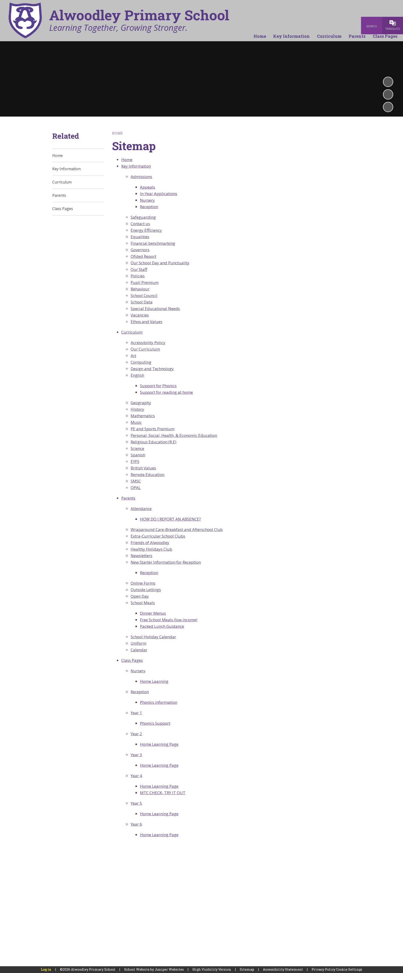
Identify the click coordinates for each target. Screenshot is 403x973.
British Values (143, 468)
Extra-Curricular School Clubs (158, 536)
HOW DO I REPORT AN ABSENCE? (170, 519)
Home (117, 133)
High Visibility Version (211, 969)
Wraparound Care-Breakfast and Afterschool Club (177, 529)
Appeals (147, 187)
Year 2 (136, 733)
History (137, 409)
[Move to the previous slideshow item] (388, 94)
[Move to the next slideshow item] (388, 107)
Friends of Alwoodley (150, 542)
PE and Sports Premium (152, 428)
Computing (141, 362)
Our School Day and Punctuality (160, 263)
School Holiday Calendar (153, 636)
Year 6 (136, 824)
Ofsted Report (143, 256)
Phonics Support (155, 723)
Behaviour (140, 289)
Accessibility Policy (148, 342)
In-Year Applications (158, 193)
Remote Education (147, 474)
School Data (142, 302)
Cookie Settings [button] (349, 969)
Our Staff (139, 269)
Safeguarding (143, 217)
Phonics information (158, 702)
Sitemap (247, 969)
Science (137, 448)
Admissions (141, 176)
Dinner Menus (153, 613)
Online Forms (143, 583)
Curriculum (131, 332)
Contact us (140, 223)
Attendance (141, 508)
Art (133, 355)
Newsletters (141, 555)
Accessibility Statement (283, 969)
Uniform (138, 643)
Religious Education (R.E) (153, 442)
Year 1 (136, 712)
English (137, 375)
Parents (128, 498)
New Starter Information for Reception (166, 562)
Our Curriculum (145, 349)
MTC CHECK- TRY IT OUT (162, 792)
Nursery (147, 200)
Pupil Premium (145, 282)
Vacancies (140, 315)
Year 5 (136, 803)
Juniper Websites (169, 969)
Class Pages (132, 660)
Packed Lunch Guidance (162, 626)
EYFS (135, 461)
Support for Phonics (158, 385)
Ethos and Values (146, 321)
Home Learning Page (159, 744)
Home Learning (154, 681)
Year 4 (136, 775)
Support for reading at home (166, 392)
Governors (140, 249)
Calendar (139, 649)
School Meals (143, 602)
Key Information (136, 166)
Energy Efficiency (146, 230)
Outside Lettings (146, 589)
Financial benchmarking (153, 243)
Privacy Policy (323, 969)
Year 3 (136, 754)
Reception (149, 206)
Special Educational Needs (155, 308)
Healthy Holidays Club (151, 549)
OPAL (136, 487)
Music (136, 422)
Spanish (138, 455)
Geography (141, 402)
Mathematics (143, 415)
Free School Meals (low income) (168, 619)
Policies (138, 276)
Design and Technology (152, 368)
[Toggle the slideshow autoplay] (388, 82)
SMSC (136, 481)
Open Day (140, 596)
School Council (144, 295)
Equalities (140, 236)
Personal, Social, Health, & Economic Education (174, 435)
